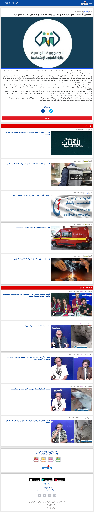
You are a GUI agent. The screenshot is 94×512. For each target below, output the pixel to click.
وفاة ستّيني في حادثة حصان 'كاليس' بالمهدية (33, 227)
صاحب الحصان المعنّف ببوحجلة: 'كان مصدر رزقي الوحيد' (30, 389)
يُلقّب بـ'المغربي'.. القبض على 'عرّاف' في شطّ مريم (32, 259)
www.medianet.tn (40, 508)
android (47, 480)
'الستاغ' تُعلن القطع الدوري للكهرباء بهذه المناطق (31, 196)
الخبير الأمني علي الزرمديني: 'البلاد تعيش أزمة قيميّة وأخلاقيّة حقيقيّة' (27, 422)
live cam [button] (13, 3)
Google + (49, 495)
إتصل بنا (47, 483)
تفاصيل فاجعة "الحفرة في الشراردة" (37, 326)
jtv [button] (17, 3)
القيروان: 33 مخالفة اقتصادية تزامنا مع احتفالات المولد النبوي (28, 164)
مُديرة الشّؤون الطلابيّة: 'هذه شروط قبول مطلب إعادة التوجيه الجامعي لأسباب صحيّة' (28, 358)
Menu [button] (90, 3)
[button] (84, 3)
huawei (59, 480)
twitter (44, 495)
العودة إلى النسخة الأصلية (47, 505)
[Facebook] (43, 109)
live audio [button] (7, 3)
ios (34, 480)
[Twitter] (51, 109)
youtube (54, 495)
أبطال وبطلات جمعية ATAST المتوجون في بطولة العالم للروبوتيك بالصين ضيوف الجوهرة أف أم (26, 295)
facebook (39, 495)
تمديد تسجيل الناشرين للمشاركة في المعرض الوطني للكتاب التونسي (28, 133)
